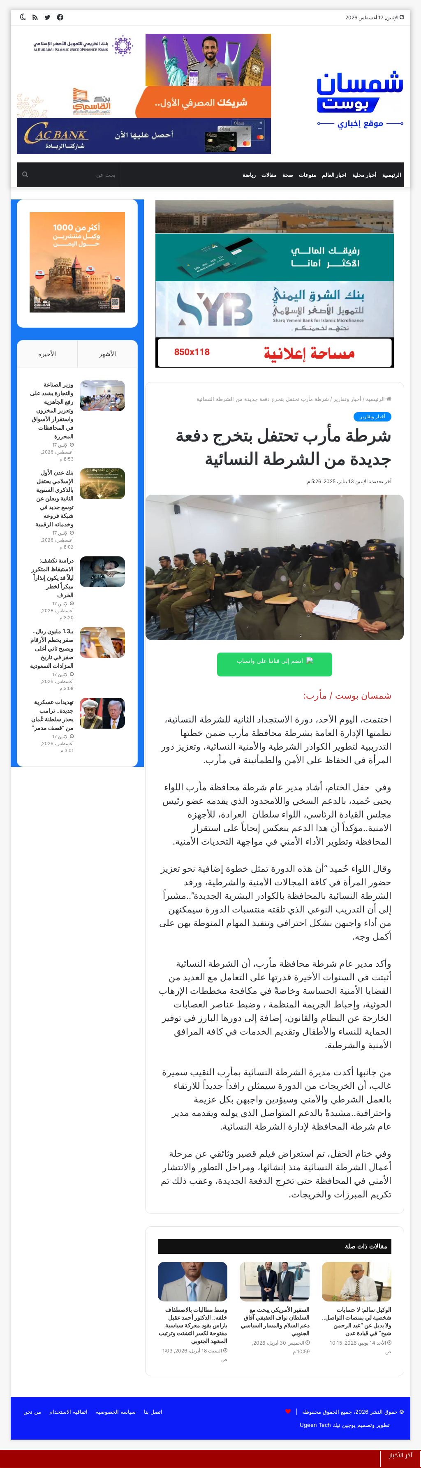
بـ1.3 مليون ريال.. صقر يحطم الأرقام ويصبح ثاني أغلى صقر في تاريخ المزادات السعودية (52, 648)
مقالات (269, 174)
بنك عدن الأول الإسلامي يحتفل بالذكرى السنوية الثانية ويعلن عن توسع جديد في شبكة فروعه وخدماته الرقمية (54, 498)
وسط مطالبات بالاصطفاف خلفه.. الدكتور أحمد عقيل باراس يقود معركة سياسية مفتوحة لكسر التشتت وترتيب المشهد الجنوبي (193, 1325)
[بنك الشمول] (274, 256)
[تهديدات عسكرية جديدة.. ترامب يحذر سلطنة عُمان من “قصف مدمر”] (102, 713)
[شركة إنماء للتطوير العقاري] (274, 216)
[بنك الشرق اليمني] (274, 308)
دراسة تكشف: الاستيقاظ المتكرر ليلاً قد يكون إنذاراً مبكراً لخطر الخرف (53, 577)
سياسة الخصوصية (116, 1411)
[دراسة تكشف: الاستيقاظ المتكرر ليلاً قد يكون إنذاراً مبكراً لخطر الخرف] (102, 571)
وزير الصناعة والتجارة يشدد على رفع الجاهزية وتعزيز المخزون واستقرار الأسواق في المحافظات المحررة (52, 410)
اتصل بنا (153, 1411)
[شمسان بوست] (359, 99)
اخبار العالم (334, 174)
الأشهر (107, 354)
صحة (287, 174)
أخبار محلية (364, 174)
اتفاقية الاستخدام (68, 1411)
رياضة (249, 174)
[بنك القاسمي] (77, 310)
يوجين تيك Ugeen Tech (328, 1425)
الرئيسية (391, 174)
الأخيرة (47, 354)
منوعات (307, 174)
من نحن (32, 1411)
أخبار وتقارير (347, 399)
